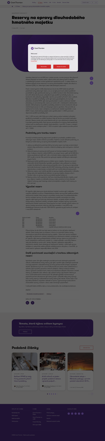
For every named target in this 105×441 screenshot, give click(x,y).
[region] (53, 58)
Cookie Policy (34, 61)
